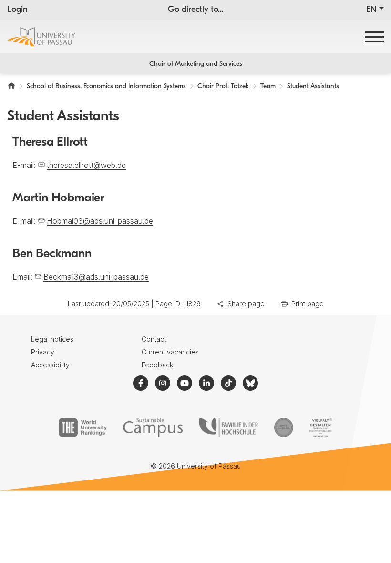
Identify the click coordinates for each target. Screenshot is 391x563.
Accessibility (50, 365)
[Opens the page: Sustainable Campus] (153, 427)
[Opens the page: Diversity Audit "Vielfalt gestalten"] (320, 427)
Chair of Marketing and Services (195, 64)
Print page (307, 304)
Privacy (42, 352)
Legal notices (52, 339)
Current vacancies (170, 352)
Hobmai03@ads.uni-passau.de (100, 221)
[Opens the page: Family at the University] (228, 427)
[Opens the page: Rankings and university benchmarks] (83, 427)
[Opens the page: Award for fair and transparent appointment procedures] (283, 427)
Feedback (157, 365)
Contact (154, 339)
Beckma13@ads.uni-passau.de (96, 277)
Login (17, 10)
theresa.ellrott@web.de (86, 165)
